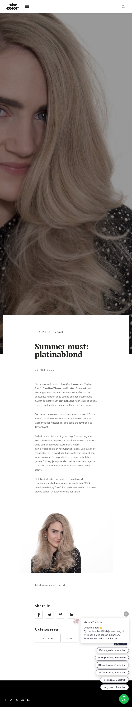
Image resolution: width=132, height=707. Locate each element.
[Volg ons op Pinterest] (22, 700)
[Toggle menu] (27, 6)
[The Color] (12, 6)
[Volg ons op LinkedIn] (28, 700)
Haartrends (47, 638)
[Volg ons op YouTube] (16, 700)
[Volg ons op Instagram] (11, 700)
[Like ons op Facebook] (5, 700)
